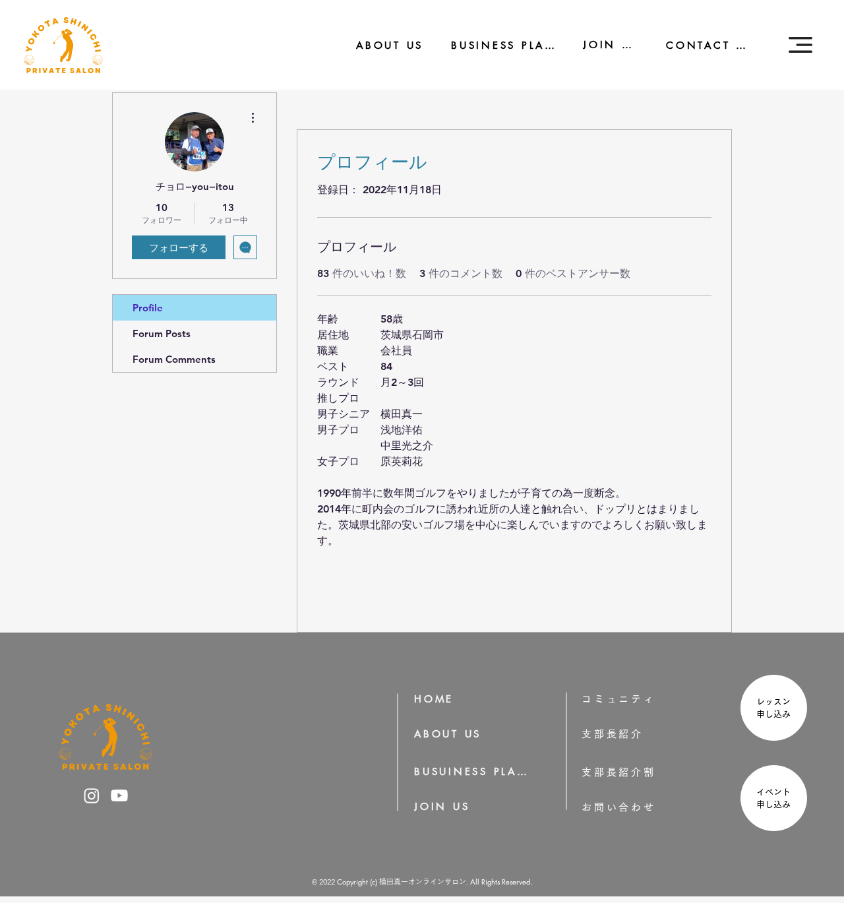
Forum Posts (162, 333)
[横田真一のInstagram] (92, 795)
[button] (800, 45)
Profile (148, 307)
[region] (772, 709)
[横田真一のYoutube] (119, 795)
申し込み (778, 714)
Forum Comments (174, 359)
